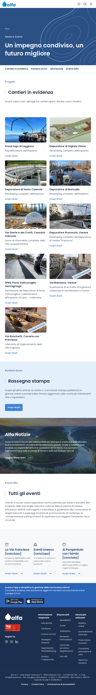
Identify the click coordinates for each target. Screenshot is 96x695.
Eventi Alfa (72, 68)
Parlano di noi (39, 68)
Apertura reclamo (82, 661)
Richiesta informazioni (66, 638)
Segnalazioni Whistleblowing (48, 649)
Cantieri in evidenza (16, 68)
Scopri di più (11, 155)
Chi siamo (46, 628)
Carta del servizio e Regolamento (66, 648)
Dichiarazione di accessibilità (61, 684)
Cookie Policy (38, 684)
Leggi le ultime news (15, 457)
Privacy (24, 684)
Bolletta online (82, 625)
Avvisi (62, 625)
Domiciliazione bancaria (85, 633)
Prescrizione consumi (84, 641)
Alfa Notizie (56, 68)
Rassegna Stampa (46, 641)
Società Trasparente (47, 658)
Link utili (63, 656)
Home (7, 29)
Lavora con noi (48, 634)
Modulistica (65, 620)
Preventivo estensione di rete (84, 651)
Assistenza (65, 631)
